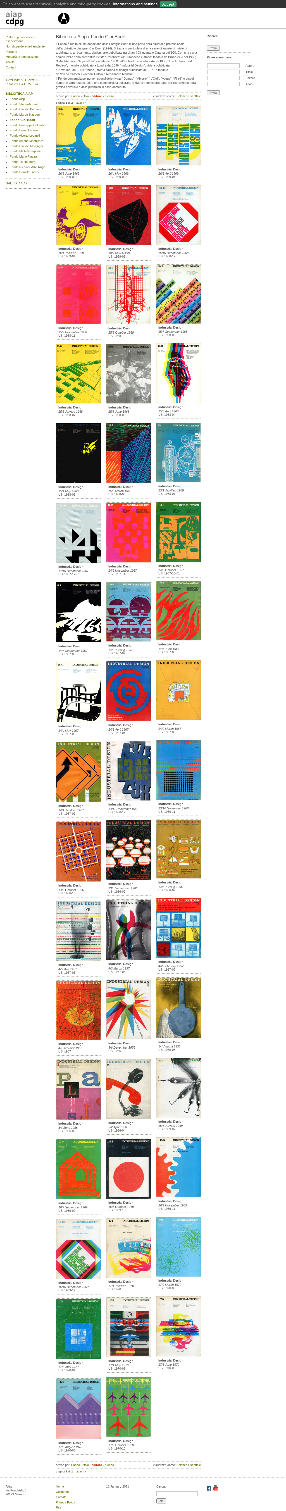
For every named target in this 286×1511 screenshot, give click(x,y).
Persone (11, 51)
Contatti (11, 67)
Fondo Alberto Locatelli (25, 135)
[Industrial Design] (78, 164)
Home (60, 1486)
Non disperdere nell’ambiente (25, 46)
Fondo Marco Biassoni (25, 114)
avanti (80, 102)
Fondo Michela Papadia (25, 151)
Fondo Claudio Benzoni (25, 109)
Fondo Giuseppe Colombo (27, 125)
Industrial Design (71, 169)
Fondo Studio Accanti (24, 104)
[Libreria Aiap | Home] (31, 19)
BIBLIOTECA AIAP (19, 93)
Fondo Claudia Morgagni (26, 146)
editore (97, 96)
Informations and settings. (136, 4)
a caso (109, 96)
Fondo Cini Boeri (22, 120)
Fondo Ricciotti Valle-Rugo (27, 167)
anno (76, 96)
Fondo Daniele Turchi (24, 172)
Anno (249, 84)
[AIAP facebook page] (209, 1489)
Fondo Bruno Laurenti (24, 130)
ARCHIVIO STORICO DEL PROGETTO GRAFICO (24, 82)
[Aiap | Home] (63, 26)
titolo (86, 96)
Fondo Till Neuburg (22, 161)
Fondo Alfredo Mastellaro (26, 140)
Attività (10, 62)
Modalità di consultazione (22, 56)
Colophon (62, 1491)
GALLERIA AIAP (16, 183)
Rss (58, 1507)
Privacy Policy (65, 1502)
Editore (250, 78)
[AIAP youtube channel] (215, 1489)
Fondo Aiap (17, 99)
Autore (250, 65)
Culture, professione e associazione (20, 39)
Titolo (249, 71)
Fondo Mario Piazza (23, 156)
